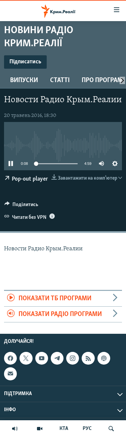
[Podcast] (103, 358)
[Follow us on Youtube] (41, 358)
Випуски (24, 80)
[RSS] (88, 358)
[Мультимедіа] (40, 428)
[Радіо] (15, 428)
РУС (87, 428)
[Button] (21, 206)
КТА (63, 428)
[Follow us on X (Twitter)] (25, 358)
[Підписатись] (10, 374)
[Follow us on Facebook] (10, 358)
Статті (60, 80)
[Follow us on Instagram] (72, 358)
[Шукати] (111, 428)
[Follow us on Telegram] (57, 358)
